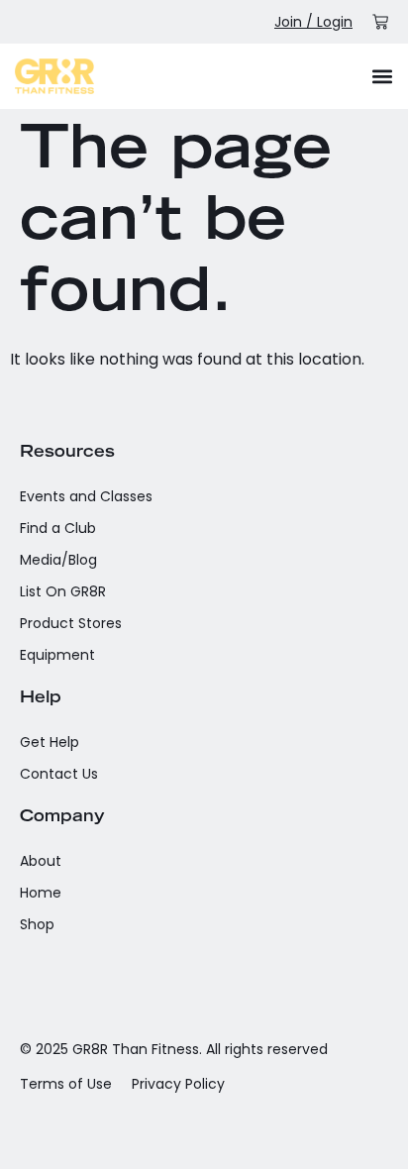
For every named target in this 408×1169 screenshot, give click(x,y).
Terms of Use (66, 1084)
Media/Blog (58, 560)
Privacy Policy (178, 1084)
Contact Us (59, 774)
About (40, 861)
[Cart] (380, 22)
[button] (381, 75)
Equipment (57, 655)
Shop (37, 924)
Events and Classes (86, 496)
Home (40, 893)
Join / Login (313, 22)
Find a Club (58, 528)
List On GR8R (63, 591)
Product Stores (71, 623)
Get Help (49, 742)
